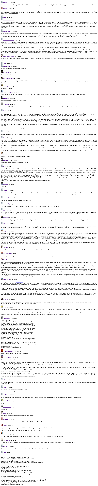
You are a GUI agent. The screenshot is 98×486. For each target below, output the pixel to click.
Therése (5, 425)
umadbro (5, 190)
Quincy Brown (6, 279)
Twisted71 (5, 434)
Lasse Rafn (5, 184)
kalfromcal (5, 379)
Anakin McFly (6, 203)
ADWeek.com (19, 282)
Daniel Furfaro (6, 160)
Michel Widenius (7, 407)
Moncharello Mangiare (8, 78)
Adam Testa (6, 98)
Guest (4, 17)
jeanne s (5, 131)
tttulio (4, 413)
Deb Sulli (5, 154)
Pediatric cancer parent (8, 20)
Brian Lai (5, 400)
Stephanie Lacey (7, 318)
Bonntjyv (5, 446)
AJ (3, 110)
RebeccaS (5, 8)
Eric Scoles (5, 247)
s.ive (4, 210)
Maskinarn (5, 299)
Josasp (4, 307)
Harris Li (5, 259)
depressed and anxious (8, 40)
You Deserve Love (7, 253)
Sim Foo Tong (6, 440)
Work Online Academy (8, 351)
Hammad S (5, 2)
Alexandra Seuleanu (8, 197)
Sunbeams (5, 223)
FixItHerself (6, 104)
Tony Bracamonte (7, 357)
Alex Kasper (6, 217)
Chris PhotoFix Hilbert (8, 56)
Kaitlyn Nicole (6, 231)
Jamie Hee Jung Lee (8, 92)
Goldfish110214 (6, 31)
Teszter (4, 387)
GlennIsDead (6, 72)
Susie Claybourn (7, 86)
